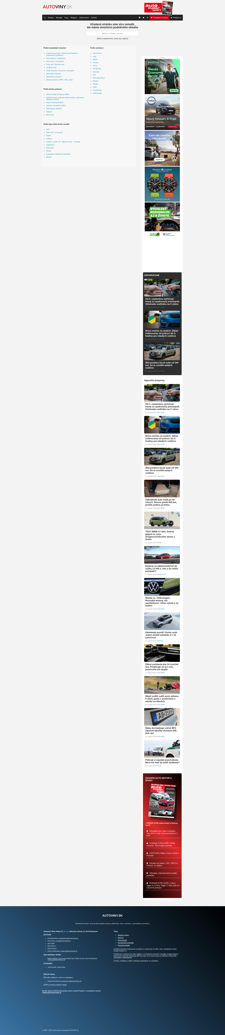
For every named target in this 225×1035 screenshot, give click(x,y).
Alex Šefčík (160, 307)
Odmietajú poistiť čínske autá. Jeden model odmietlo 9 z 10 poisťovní (161, 635)
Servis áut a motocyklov (55, 61)
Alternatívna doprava (54, 77)
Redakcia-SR (161, 574)
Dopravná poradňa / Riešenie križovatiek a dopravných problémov (62, 54)
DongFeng (97, 69)
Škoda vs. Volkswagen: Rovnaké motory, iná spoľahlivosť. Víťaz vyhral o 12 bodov (161, 602)
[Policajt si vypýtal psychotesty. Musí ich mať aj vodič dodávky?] (162, 757)
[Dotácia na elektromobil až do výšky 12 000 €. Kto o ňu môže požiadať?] (162, 563)
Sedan (48, 135)
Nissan (95, 81)
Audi (94, 56)
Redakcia (160, 641)
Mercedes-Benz (99, 78)
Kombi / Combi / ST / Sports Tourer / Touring (63, 142)
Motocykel (50, 148)
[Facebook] (140, 17)
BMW (95, 59)
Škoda (95, 84)
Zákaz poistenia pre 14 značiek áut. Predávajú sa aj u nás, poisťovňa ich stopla (161, 667)
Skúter (48, 151)
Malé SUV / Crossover (54, 132)
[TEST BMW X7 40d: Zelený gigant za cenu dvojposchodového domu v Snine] (162, 528)
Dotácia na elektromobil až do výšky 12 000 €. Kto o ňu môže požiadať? (161, 568)
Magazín (74, 18)
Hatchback (50, 145)
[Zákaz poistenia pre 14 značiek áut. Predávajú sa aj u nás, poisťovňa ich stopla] (162, 661)
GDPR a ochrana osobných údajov (55, 985)
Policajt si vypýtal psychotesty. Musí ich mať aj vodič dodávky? (162, 761)
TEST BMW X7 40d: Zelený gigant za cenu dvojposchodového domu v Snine (160, 535)
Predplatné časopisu (160, 18)
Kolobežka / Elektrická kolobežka (58, 154)
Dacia (95, 65)
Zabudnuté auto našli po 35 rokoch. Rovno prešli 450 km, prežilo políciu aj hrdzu (161, 502)
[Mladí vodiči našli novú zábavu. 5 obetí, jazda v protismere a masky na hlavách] (162, 693)
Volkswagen (97, 93)
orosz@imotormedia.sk (63, 941)
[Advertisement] (162, 253)
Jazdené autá (51, 67)
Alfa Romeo (97, 53)
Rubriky (51, 18)
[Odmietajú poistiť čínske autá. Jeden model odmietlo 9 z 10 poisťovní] (162, 629)
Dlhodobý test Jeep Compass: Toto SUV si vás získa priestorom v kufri (162, 833)
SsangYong (97, 90)
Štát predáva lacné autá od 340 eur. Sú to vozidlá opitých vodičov (161, 365)
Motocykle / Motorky (53, 74)
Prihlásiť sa (177, 18)
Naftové (49, 112)
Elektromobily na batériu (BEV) (57, 94)
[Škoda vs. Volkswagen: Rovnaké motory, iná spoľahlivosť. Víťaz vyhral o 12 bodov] (162, 595)
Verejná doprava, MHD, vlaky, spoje (59, 80)
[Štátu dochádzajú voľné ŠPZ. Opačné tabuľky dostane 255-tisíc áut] (162, 725)
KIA (94, 75)
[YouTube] (144, 17)
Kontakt (94, 18)
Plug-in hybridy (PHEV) (54, 102)
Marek (159, 542)
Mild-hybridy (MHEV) (54, 108)
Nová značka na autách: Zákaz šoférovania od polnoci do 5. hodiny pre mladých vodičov (161, 333)
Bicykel (48, 157)
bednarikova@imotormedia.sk (68, 938)
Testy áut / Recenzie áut (55, 64)
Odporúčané (84, 18)
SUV (48, 129)
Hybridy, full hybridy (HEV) (56, 105)
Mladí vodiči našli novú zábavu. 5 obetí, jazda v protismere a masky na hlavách (162, 699)
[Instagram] (148, 17)
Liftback (49, 139)
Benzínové (50, 115)
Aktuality (59, 18)
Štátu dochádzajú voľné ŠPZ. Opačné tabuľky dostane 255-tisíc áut (161, 730)
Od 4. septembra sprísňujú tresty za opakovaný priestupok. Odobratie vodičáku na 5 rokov (162, 301)
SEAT (95, 87)
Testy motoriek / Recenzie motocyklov (60, 71)
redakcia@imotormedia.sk (69, 951)
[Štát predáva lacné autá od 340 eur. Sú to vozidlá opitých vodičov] (162, 359)
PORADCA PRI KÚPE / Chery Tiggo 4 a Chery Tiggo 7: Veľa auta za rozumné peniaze (162, 885)
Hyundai (96, 72)
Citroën (95, 62)
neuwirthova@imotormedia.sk (71, 981)
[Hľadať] (45, 17)
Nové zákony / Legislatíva (55, 58)
